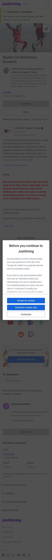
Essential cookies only (26, 307)
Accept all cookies (26, 300)
